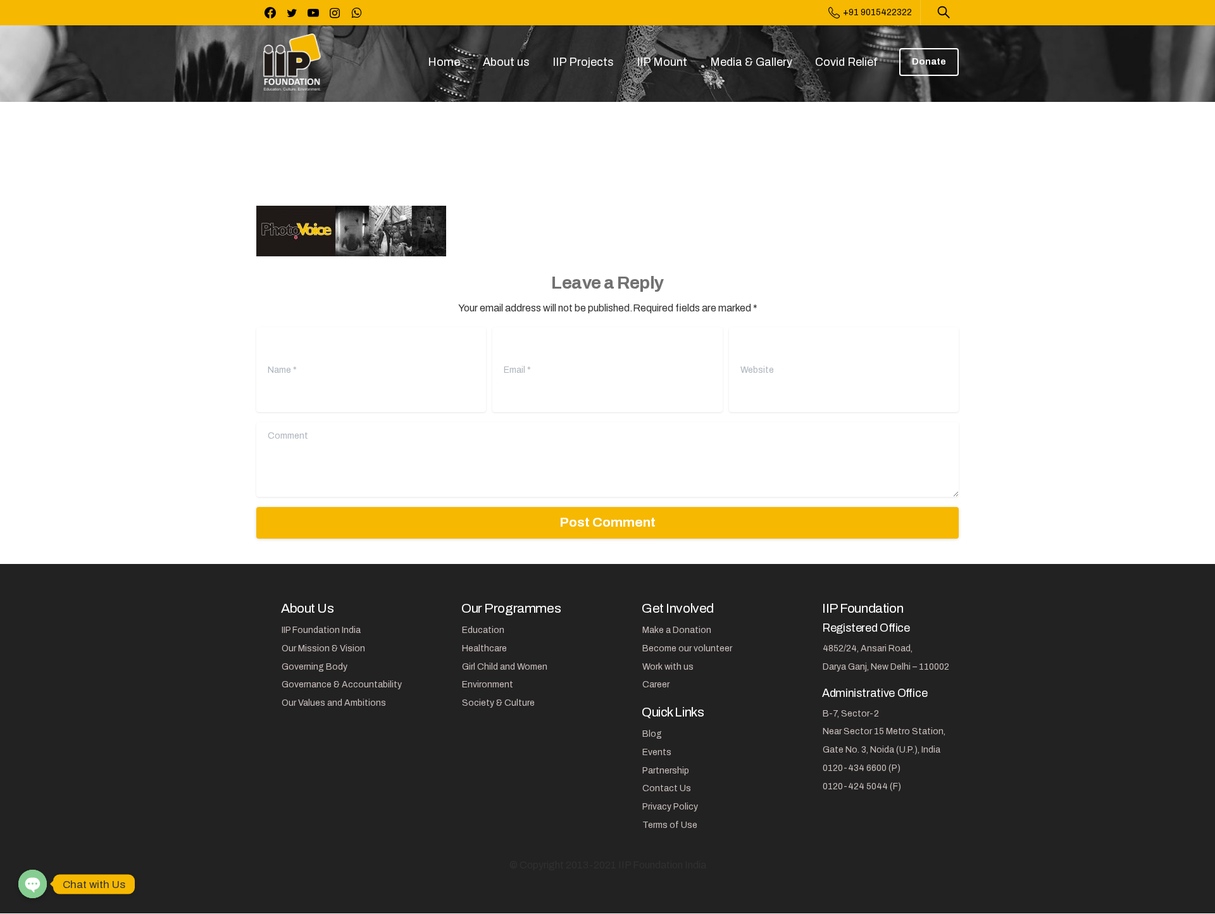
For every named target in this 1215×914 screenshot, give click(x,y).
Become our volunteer (687, 648)
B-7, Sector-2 (851, 713)
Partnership (665, 770)
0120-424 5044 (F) (862, 786)
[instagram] (335, 12)
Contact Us (666, 788)
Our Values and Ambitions (334, 703)
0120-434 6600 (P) (861, 768)
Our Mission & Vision (323, 648)
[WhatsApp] (356, 12)
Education (483, 630)
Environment (487, 684)
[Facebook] (270, 12)
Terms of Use (669, 825)
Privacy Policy (670, 806)
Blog (652, 734)
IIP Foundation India (321, 630)
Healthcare (484, 648)
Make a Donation (676, 630)
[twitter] (291, 12)
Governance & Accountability (342, 684)
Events (656, 752)
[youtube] (313, 12)
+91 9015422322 (877, 12)
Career (656, 684)
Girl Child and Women (504, 667)
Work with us (668, 667)
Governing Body (314, 667)
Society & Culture (498, 703)
